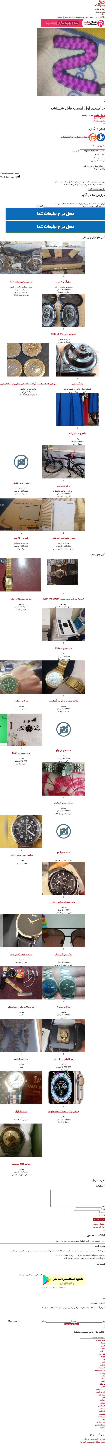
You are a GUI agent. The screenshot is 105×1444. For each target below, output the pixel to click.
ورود (92, 1442)
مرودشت (101, 1348)
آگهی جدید (100, 11)
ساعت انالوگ (21, 1111)
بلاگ (20, 1275)
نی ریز (102, 1373)
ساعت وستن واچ (63, 750)
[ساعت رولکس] (21, 693)
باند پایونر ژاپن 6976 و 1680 (63, 334)
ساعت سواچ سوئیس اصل (63, 902)
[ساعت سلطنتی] (21, 1051)
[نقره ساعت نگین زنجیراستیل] (21, 999)
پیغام (43, 1321)
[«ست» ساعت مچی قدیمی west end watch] (63, 591)
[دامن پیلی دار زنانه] (77, 425)
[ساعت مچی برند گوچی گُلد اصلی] (63, 693)
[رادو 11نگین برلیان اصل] (63, 1051)
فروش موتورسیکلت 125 (21, 281)
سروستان (101, 1422)
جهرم (103, 1356)
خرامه (102, 1400)
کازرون (102, 1354)
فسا (103, 1362)
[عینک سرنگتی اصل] (63, 946)
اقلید (103, 1378)
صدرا (103, 1345)
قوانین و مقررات (26, 1275)
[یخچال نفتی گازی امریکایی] (63, 530)
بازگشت (101, 14)
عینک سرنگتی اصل (63, 954)
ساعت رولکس (21, 700)
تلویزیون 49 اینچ (21, 538)
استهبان (102, 1394)
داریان (102, 1427)
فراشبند (102, 1411)
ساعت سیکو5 (63, 1006)
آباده (103, 1375)
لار (104, 1359)
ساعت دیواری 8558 (21, 753)
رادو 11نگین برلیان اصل (63, 1059)
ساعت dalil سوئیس (21, 1164)
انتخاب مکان (100, 9)
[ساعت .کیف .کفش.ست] (21, 946)
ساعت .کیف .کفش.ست (21, 954)
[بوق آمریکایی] (77, 376)
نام (103, 1209)
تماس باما (101, 1442)
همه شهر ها (100, 1340)
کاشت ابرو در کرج (36, 1275)
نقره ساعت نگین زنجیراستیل (21, 1006)
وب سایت (101, 1214)
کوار (103, 1386)
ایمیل (102, 1212)
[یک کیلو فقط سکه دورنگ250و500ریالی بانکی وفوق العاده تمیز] (28, 376)
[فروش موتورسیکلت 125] (21, 274)
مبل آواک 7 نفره (63, 281)
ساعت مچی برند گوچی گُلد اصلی (63, 700)
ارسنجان (101, 1416)
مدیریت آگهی (99, 1439)
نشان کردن (99, 118)
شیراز (102, 1343)
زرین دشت (100, 1389)
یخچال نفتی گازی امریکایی (63, 538)
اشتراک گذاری (99, 120)
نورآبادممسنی (99, 1370)
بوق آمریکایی (77, 383)
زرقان (102, 1351)
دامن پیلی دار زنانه (77, 433)
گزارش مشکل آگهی (96, 189)
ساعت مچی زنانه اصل (21, 598)
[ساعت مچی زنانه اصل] (21, 591)
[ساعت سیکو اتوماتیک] (63, 795)
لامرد (103, 1381)
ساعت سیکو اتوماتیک (63, 802)
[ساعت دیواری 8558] (21, 745)
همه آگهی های (84, 1442)
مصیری (102, 1414)
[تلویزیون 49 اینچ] (21, 530)
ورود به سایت (88, 1439)
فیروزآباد (101, 1367)
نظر (103, 1206)
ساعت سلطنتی (21, 1059)
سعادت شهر (100, 1424)
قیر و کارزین (100, 1392)
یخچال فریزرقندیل (21, 483)
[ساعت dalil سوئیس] (21, 1156)
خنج (103, 1419)
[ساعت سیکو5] (63, 999)
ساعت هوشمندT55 (63, 648)
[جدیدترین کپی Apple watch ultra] (63, 1104)
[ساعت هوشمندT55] (63, 640)
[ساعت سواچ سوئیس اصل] (63, 894)
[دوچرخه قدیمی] (63, 478)
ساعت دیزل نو (63, 852)
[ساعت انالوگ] (21, 1104)
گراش (102, 1403)
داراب (102, 1364)
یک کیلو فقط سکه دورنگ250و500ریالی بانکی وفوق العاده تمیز (28, 383)
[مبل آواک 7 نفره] (63, 274)
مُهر (103, 1397)
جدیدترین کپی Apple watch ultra (63, 1111)
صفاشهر (101, 1405)
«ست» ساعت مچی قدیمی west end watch (63, 598)
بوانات (102, 1408)
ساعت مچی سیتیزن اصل (21, 855)
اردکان (102, 1384)
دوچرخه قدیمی (63, 485)
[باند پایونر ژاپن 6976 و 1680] (63, 326)
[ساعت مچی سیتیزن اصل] (21, 847)
